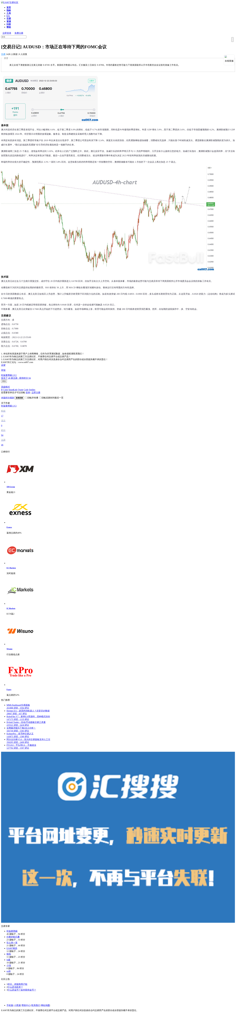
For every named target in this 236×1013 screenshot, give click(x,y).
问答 (9, 24)
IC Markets (11, 608)
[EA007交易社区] (9, 2)
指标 (9, 10)
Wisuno (9, 649)
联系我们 (35, 1005)
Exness (9, 527)
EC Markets (11, 568)
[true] (232, 39)
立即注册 (36, 392)
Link (15, 389)
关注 (4, 381)
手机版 (10, 1005)
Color (5, 389)
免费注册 (18, 33)
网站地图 (45, 1005)
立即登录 (6, 33)
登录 (28, 392)
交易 (9, 18)
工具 (9, 13)
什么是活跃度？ (15, 987)
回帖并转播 (32, 398)
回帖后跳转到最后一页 (52, 398)
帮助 (9, 27)
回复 (3, 365)
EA (8, 16)
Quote (20, 389)
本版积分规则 (7, 398)
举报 (3, 370)
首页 (9, 7)
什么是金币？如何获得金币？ (22, 990)
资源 (9, 21)
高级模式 (5, 387)
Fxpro (9, 689)
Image (10, 389)
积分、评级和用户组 (17, 984)
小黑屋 (17, 1005)
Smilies (32, 389)
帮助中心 (26, 1005)
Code (26, 389)
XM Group (11, 487)
